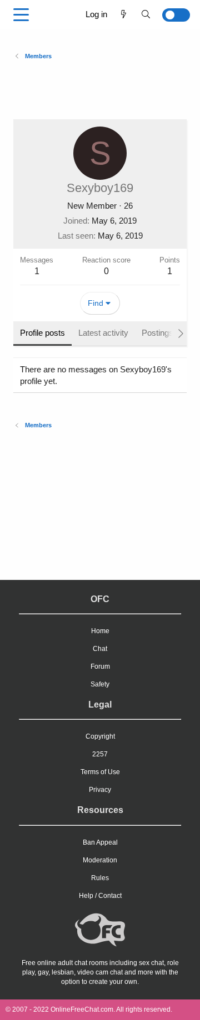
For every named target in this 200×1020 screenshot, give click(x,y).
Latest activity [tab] (103, 332)
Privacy (100, 790)
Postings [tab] (157, 332)
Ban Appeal (100, 842)
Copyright (100, 736)
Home (100, 631)
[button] (21, 15)
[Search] (146, 14)
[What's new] (123, 14)
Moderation (100, 860)
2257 (100, 754)
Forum (100, 666)
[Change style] (173, 15)
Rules (100, 878)
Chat (100, 649)
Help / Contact (100, 896)
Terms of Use (100, 772)
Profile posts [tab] (42, 332)
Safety (100, 684)
